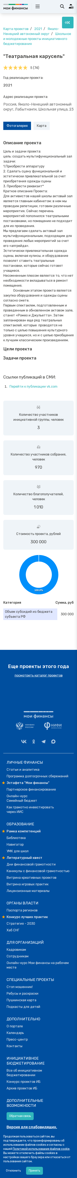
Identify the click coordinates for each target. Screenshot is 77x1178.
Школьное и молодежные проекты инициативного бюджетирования (37, 39)
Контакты (14, 1046)
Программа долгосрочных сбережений (37, 776)
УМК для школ (18, 851)
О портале (15, 1026)
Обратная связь (20, 1116)
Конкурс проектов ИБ (23, 1082)
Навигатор (15, 844)
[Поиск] (62, 6)
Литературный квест (24, 858)
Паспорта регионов (22, 910)
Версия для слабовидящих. (32, 1127)
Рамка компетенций (24, 831)
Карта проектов (16, 29)
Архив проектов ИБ (22, 1088)
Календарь (15, 1033)
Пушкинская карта (21, 1000)
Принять (34, 1170)
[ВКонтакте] (24, 741)
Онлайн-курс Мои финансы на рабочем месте (38, 965)
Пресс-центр (17, 1039)
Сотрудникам (18, 956)
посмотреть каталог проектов (39, 675)
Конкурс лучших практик (27, 917)
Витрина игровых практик (27, 884)
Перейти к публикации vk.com (33, 386)
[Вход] (71, 6)
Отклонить (13, 1170)
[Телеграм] (43, 741)
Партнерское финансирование (31, 789)
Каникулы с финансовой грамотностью (38, 871)
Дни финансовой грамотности (31, 864)
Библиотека (16, 838)
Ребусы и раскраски (22, 993)
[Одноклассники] (33, 741)
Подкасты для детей (23, 1007)
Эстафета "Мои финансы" (28, 783)
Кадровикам (16, 950)
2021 (38, 29)
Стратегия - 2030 (21, 924)
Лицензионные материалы (28, 891)
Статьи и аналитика (23, 770)
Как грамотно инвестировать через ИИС (30, 809)
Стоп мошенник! (20, 987)
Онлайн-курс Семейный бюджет (22, 798)
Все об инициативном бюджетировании (24, 1073)
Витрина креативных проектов (31, 878)
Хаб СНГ (13, 930)
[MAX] (53, 741)
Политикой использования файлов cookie (41, 1149)
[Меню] (68, 23)
